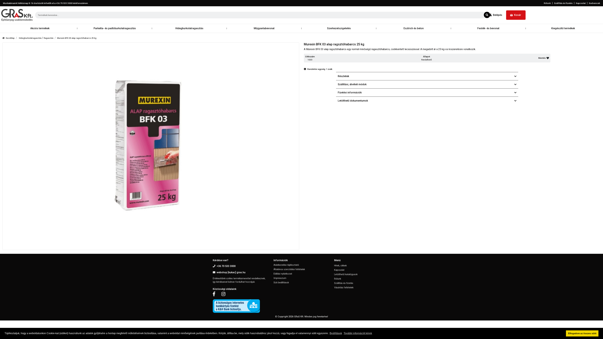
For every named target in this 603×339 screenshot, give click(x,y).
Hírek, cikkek (340, 265)
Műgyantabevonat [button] (264, 28)
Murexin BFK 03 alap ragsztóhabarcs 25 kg (76, 38)
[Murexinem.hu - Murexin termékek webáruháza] (17, 15)
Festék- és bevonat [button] (488, 28)
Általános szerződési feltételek (289, 269)
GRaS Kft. (299, 316)
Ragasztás (48, 38)
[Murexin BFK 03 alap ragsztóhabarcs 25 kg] (150, 146)
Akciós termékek (39, 28)
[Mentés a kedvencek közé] (547, 58)
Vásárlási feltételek (343, 287)
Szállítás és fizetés (563, 3)
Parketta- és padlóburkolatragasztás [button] (115, 28)
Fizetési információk (350, 92)
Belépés (497, 14)
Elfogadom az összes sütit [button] (582, 333)
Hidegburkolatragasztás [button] (189, 28)
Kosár (517, 14)
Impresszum (280, 278)
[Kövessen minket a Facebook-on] (214, 294)
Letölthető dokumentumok (353, 100)
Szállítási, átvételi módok (352, 84)
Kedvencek (594, 3)
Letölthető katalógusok (346, 274)
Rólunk (547, 3)
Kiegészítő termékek (563, 28)
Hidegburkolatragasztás (30, 38)
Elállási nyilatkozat (283, 273)
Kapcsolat (581, 3)
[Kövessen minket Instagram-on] (223, 294)
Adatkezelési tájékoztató (286, 265)
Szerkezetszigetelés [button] (339, 28)
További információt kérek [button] (358, 333)
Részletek (343, 76)
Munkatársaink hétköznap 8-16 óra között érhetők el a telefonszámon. (45, 3)
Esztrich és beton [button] (414, 28)
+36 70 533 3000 (226, 266)
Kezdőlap (10, 38)
